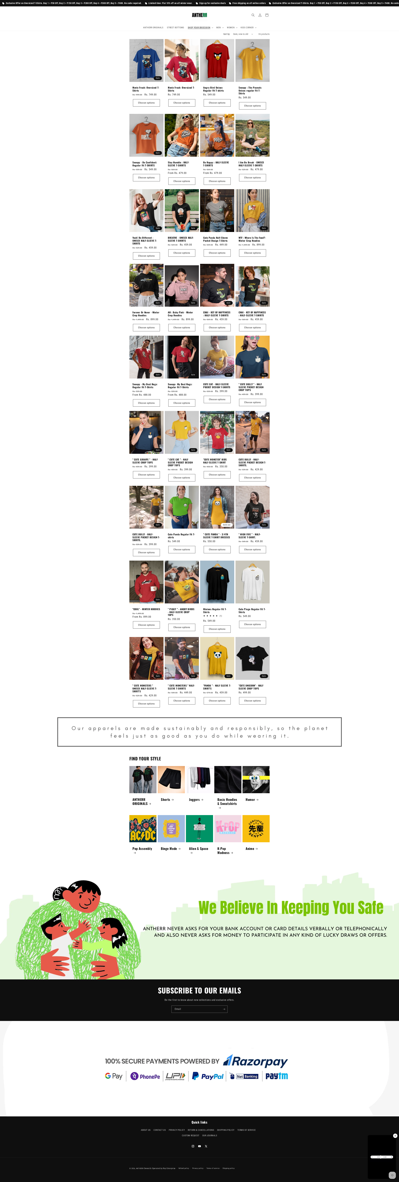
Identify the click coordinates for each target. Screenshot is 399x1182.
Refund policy (184, 1168)
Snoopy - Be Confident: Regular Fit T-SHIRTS (144, 164)
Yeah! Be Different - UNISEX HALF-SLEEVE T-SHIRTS (144, 240)
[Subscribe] (224, 1009)
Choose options (146, 102)
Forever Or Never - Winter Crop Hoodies (145, 314)
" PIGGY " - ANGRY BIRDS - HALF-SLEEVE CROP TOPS (181, 612)
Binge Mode (169, 848)
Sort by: (226, 34)
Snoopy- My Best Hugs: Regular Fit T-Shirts (180, 386)
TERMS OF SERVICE (246, 1130)
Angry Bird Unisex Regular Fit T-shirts (213, 89)
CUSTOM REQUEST (190, 1135)
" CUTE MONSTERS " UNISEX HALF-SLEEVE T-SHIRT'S (144, 688)
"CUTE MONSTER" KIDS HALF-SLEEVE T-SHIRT (215, 461)
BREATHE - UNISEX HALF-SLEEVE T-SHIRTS (181, 239)
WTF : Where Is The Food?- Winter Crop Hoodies (252, 239)
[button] (200, 27)
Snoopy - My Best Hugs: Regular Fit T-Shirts (145, 386)
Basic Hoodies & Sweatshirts (227, 801)
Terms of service (213, 1168)
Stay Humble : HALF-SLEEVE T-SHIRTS (178, 164)
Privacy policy (198, 1168)
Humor (250, 799)
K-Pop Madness (223, 850)
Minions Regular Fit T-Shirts (215, 611)
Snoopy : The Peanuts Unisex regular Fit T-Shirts (250, 90)
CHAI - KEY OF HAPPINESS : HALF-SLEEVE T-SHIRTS (217, 314)
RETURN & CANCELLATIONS (201, 1130)
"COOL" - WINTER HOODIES (146, 609)
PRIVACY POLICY (177, 1130)
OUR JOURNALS (209, 1135)
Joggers (194, 799)
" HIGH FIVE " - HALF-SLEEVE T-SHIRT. (250, 536)
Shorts (165, 799)
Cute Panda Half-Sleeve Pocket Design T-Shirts (215, 239)
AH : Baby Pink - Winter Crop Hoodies (180, 314)
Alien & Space (198, 848)
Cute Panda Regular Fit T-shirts (181, 536)
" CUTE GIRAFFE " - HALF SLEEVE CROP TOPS (145, 461)
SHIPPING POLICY (225, 1130)
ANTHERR (140, 1168)
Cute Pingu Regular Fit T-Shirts (252, 611)
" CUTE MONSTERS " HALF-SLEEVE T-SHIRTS (181, 687)
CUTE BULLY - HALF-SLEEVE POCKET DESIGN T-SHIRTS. (252, 462)
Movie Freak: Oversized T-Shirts (145, 89)
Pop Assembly (142, 848)
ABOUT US (146, 1130)
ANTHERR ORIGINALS (140, 801)
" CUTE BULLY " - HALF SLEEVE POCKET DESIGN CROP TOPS (251, 387)
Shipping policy (229, 1168)
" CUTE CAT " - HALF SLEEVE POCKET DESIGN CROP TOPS (180, 462)
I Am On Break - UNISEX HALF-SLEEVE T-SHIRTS (251, 164)
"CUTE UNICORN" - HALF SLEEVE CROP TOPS (251, 687)
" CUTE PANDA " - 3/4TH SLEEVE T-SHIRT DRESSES (216, 536)
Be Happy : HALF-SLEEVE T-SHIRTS (216, 164)
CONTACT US (160, 1130)
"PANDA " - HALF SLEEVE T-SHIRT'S (217, 687)
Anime (250, 848)
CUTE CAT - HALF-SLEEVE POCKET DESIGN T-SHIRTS (216, 386)
